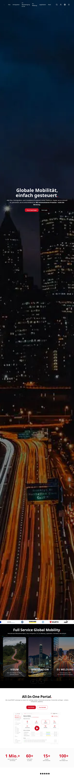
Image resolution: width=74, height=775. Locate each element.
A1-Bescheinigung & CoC (26, 4)
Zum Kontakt (42, 707)
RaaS (49, 4)
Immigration (16, 4)
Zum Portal (31, 707)
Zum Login (44, 210)
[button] (3, 573)
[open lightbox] (37, 728)
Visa (9, 4)
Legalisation (42, 4)
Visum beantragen (32, 210)
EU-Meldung (34, 4)
